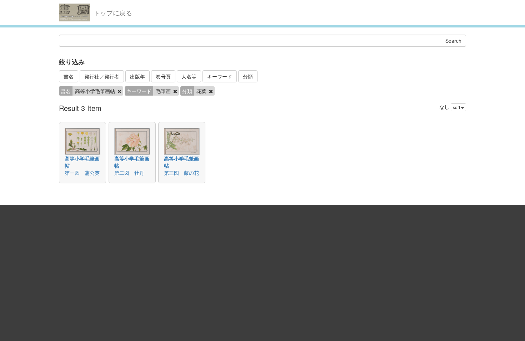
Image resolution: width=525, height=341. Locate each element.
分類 (248, 76)
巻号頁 (163, 76)
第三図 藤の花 (181, 172)
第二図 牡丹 (129, 172)
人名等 (188, 76)
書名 (69, 76)
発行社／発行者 (101, 76)
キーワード (219, 76)
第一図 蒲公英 (82, 172)
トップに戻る (113, 12)
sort (457, 107)
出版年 (137, 76)
